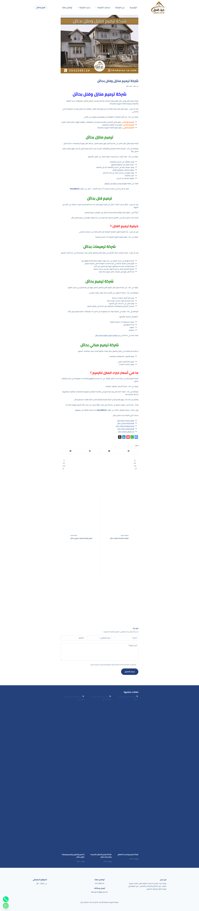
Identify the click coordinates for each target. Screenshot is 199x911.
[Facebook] (128, 451)
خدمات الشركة (103, 7)
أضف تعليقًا (133, 645)
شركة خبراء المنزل (98, 116)
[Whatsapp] (6, 905)
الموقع (81, 637)
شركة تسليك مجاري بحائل (125, 423)
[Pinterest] (89, 451)
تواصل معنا (67, 7)
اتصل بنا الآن (40, 7)
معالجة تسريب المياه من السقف (115, 183)
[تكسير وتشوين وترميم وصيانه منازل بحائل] (72, 773)
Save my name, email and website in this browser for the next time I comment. (113, 664)
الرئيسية (133, 7)
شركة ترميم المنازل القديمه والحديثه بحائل (100, 855)
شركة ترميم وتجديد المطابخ (128, 854)
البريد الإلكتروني (105, 637)
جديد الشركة (84, 7)
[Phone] (6, 899)
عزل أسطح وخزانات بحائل (126, 431)
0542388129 (99, 883)
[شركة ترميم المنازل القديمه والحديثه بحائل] (99, 773)
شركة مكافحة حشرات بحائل (125, 426)
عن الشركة (120, 7)
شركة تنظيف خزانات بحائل (125, 428)
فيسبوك (77, 410)
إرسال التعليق (130, 671)
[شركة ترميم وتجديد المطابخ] (126, 773)
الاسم (134, 637)
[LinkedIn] (70, 451)
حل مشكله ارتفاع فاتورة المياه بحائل (107, 335)
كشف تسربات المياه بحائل (125, 420)
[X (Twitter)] (109, 451)
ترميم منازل (129, 86)
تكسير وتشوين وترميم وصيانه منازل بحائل (73, 855)
